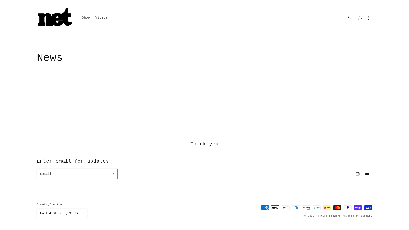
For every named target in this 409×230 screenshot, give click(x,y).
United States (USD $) (59, 213)
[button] (350, 18)
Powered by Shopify (357, 216)
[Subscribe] (112, 174)
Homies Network (329, 216)
